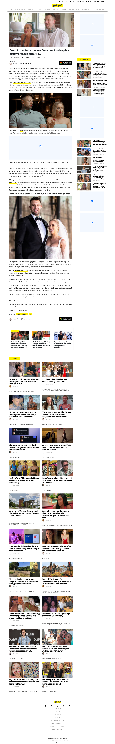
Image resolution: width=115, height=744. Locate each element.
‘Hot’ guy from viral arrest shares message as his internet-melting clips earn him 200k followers (22, 414)
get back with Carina (56, 264)
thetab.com (54, 738)
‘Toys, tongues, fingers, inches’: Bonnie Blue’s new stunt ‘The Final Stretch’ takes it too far (99, 91)
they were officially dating (39, 273)
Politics (47, 9)
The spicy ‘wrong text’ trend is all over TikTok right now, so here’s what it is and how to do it (24, 447)
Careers (57, 714)
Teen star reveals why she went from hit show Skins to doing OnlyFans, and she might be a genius (57, 548)
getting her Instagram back (22, 82)
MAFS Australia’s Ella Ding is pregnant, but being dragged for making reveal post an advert (41, 344)
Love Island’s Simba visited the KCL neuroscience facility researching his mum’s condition (24, 548)
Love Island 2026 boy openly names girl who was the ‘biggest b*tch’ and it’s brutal (100, 151)
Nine (21, 130)
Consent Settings (57, 726)
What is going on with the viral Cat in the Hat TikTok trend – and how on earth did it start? (56, 447)
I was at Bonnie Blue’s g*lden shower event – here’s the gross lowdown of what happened (100, 74)
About (57, 711)
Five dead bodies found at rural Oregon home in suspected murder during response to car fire (23, 581)
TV (30, 314)
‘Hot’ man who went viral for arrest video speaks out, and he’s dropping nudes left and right (99, 65)
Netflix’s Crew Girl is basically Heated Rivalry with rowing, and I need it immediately (24, 480)
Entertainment (20, 9)
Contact (88, 1)
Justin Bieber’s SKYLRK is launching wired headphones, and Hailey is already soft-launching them (24, 615)
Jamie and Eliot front (21, 270)
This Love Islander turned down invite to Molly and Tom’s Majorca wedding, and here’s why (55, 648)
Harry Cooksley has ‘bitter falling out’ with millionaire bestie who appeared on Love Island (57, 480)
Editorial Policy (57, 720)
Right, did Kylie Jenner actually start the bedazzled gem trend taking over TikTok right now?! (24, 681)
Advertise (96, 1)
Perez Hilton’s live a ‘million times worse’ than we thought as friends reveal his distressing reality (23, 648)
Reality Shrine (74, 9)
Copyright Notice (57, 723)
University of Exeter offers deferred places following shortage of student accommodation (24, 513)
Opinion (55, 9)
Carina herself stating (59, 273)
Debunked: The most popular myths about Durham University (57, 614)
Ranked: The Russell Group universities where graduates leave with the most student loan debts (56, 581)
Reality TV (24, 314)
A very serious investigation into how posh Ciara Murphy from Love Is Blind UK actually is (100, 142)
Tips (102, 1)
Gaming (39, 9)
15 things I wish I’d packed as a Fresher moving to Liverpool (54, 380)
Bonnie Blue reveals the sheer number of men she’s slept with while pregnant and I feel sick (99, 185)
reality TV (41, 190)
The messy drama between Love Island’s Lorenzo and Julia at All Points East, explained (55, 681)
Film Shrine (86, 9)
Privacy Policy (57, 729)
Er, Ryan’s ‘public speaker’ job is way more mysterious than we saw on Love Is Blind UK (24, 381)
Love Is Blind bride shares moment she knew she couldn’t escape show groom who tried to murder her (100, 83)
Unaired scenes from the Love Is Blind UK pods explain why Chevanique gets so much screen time (56, 514)
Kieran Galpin (17, 63)
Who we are (80, 1)
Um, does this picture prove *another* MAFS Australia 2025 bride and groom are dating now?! (19, 344)
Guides (64, 9)
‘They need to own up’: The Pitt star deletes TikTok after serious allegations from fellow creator (56, 414)
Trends (30, 9)
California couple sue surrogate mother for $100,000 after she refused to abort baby (98, 177)
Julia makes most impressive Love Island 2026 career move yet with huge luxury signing (100, 159)
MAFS (18, 314)
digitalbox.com (58, 742)
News (10, 9)
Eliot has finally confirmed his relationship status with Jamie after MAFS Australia (62, 344)
